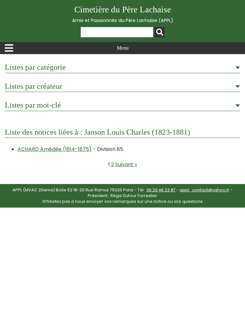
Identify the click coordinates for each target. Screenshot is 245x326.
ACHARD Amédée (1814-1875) (55, 149)
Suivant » (126, 164)
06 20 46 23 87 (160, 190)
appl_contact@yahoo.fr (204, 190)
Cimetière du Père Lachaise (122, 14)
